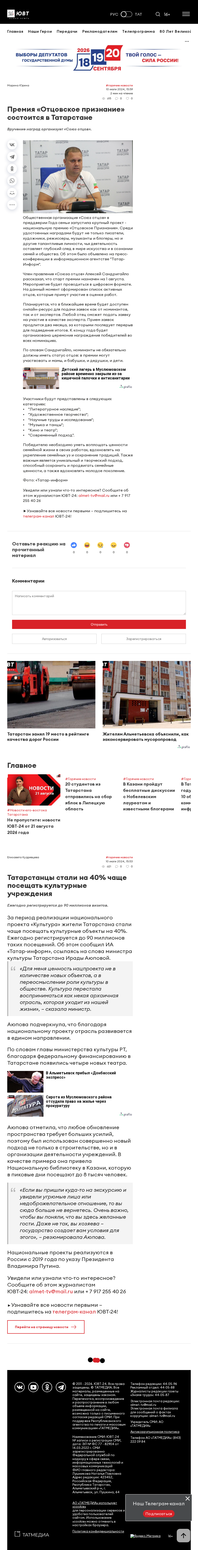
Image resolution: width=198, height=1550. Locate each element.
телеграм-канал (38, 516)
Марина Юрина (18, 85)
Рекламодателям (99, 31)
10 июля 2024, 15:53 (119, 861)
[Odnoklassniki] (47, 1387)
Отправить (99, 624)
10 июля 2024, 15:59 (119, 89)
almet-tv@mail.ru (93, 495)
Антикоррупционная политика (154, 1432)
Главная (15, 31)
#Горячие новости (119, 85)
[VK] (19, 1387)
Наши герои (40, 31)
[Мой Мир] (12, 193)
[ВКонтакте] (12, 144)
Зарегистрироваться (143, 639)
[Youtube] (33, 1387)
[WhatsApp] (12, 181)
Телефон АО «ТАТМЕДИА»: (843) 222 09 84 (155, 1439)
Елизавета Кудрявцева (23, 857)
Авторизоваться (54, 639)
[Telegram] (12, 156)
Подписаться (158, 1513)
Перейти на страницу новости (41, 1327)
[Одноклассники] (12, 168)
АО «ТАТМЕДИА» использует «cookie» (94, 1504)
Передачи (67, 31)
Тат (138, 14)
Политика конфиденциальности (98, 1531)
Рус (114, 14)
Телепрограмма (138, 31)
